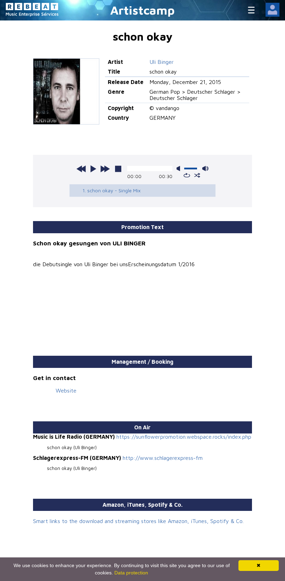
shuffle (197, 175)
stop (118, 169)
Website (66, 390)
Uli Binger (161, 62)
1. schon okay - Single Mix (111, 190)
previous (81, 169)
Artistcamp (142, 10)
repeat (186, 175)
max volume (205, 168)
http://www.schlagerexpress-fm (163, 458)
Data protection (131, 572)
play (93, 169)
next (105, 169)
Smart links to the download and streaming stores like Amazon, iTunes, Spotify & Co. (138, 521)
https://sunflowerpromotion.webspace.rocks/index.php (183, 436)
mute (180, 168)
